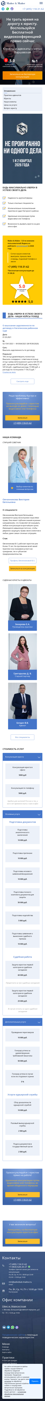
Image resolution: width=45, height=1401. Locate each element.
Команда (5, 1347)
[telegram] (3, 8)
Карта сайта (6, 1352)
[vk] (4, 1327)
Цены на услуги (10, 105)
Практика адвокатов (12, 95)
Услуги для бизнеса (9, 1363)
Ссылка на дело (9, 372)
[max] (17, 1327)
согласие (7, 1381)
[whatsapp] (13, 1327)
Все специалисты (22, 737)
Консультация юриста (14, 757)
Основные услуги (12, 814)
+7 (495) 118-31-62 (33, 8)
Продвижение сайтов (13, 1334)
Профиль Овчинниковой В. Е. (22, 560)
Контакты (5, 1350)
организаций (22, 246)
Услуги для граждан (9, 1360)
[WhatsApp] (7, 8)
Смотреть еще (22, 381)
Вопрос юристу (10, 108)
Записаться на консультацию (22, 568)
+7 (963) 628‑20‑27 (18, 1266)
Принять (35, 1381)
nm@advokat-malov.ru (20, 1281)
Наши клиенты (10, 102)
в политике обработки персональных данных (15, 1394)
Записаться (22, 418)
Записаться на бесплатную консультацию (22, 75)
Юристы (7, 98)
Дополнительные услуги (15, 1022)
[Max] (11, 8)
